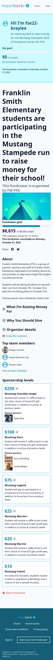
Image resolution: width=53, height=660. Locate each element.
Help (48, 6)
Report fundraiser (15, 592)
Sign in (9, 639)
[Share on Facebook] (12, 249)
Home (17, 623)
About (37, 6)
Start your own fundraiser (33, 639)
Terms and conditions (16, 629)
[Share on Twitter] (18, 249)
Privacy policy (40, 629)
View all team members (14, 370)
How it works (32, 623)
